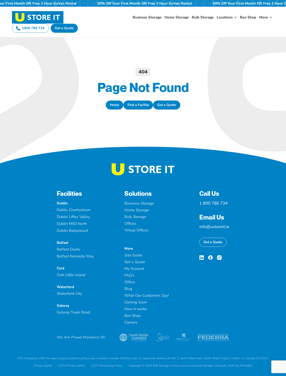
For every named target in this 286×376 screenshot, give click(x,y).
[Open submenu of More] (270, 17)
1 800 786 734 (213, 203)
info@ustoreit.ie (214, 227)
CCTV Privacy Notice (71, 366)
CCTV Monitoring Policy (106, 366)
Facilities (69, 193)
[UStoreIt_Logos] (37, 12)
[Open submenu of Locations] (235, 17)
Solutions (138, 193)
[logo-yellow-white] (143, 165)
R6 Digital (246, 366)
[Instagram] (219, 257)
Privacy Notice (43, 366)
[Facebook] (210, 257)
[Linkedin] (201, 257)
